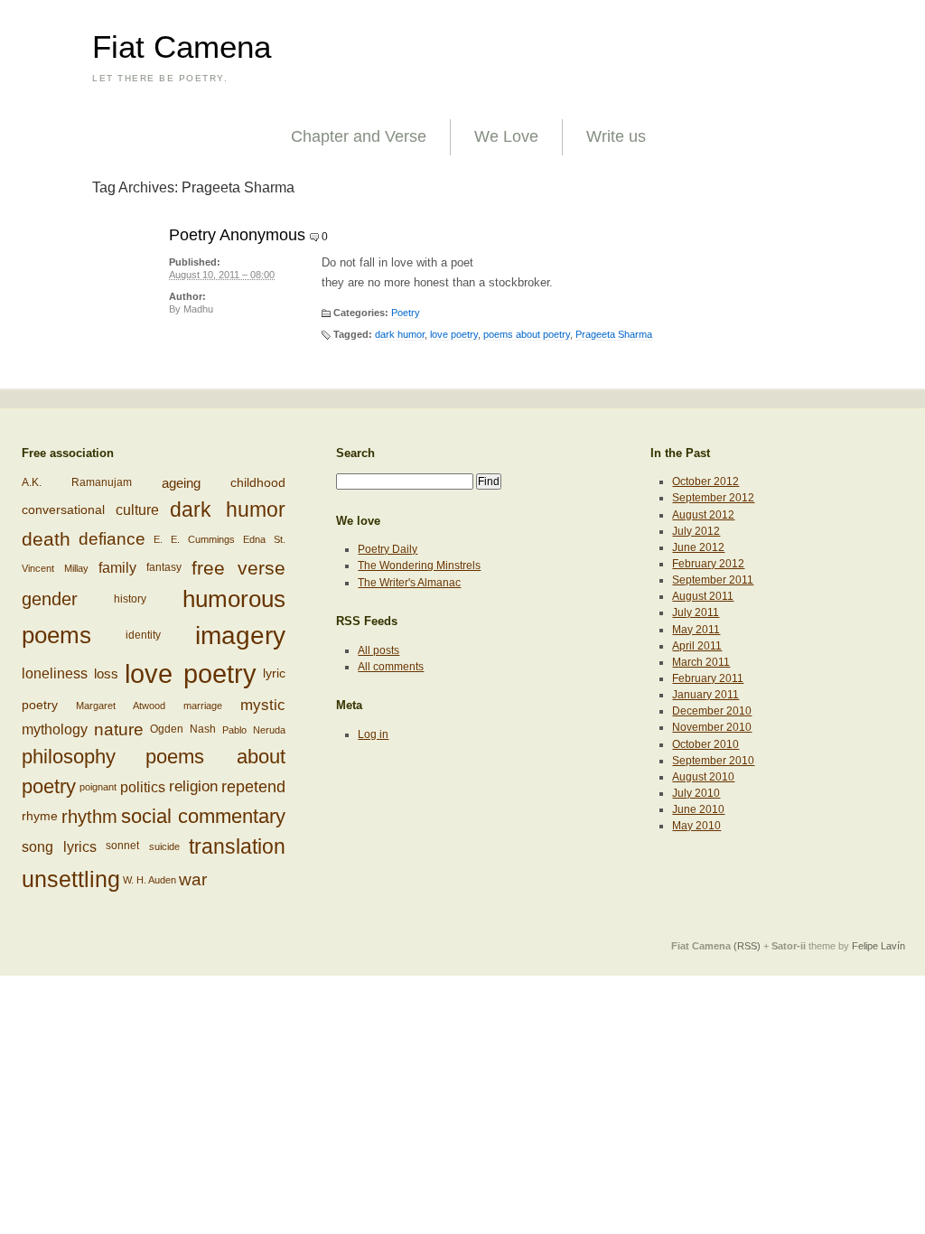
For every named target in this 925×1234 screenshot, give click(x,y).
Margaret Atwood (120, 705)
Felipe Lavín (878, 945)
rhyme (40, 815)
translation (237, 846)
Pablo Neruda (253, 730)
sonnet (122, 846)
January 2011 (705, 694)
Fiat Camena (181, 47)
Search (355, 453)
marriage (202, 705)
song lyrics (59, 847)
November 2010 (712, 727)
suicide (164, 847)
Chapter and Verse (358, 136)
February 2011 (707, 678)
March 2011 (701, 662)
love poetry (454, 334)
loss (106, 673)
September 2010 (713, 760)
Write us (616, 136)
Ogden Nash (183, 729)
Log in (373, 734)
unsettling (71, 879)
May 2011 (696, 629)
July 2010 (696, 793)
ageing (181, 483)
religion (193, 786)
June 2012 (698, 547)
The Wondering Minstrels (419, 565)
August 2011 (702, 596)
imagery (240, 636)
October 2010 (705, 744)
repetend (253, 786)
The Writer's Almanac (409, 582)
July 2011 (695, 612)
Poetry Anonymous (237, 235)
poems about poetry (526, 334)
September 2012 (713, 497)
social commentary (203, 816)
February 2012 (708, 563)
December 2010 (712, 711)
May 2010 (696, 825)
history (130, 598)
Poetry (405, 312)
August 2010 (703, 777)
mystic (262, 705)
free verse (238, 567)
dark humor (400, 334)
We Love (506, 136)
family (117, 567)
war (193, 879)
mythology (55, 729)
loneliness (55, 673)
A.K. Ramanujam (77, 483)
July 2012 (696, 531)
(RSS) (747, 945)
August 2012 (703, 515)
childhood (257, 483)
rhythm (89, 816)
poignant (98, 786)
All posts (378, 650)
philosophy (69, 756)
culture (137, 509)
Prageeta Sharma (613, 334)
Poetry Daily (387, 549)
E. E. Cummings (194, 539)
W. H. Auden (149, 879)
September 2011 (712, 580)
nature (119, 729)
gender (50, 598)
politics (142, 787)
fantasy (164, 566)
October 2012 (705, 481)
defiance (112, 538)
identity (143, 634)
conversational (63, 508)
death (46, 538)
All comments (391, 666)
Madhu (198, 309)
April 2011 (697, 646)
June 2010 (698, 809)
